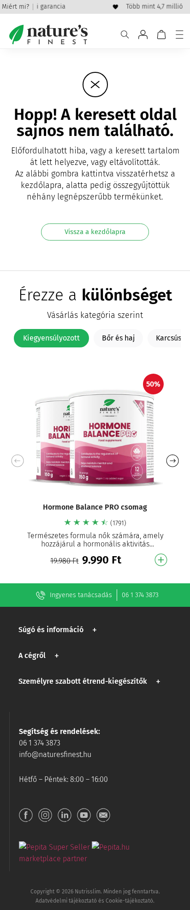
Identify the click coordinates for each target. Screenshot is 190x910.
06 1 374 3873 (140, 595)
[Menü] (179, 34)
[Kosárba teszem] (161, 560)
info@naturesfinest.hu (55, 754)
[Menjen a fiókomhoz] (143, 34)
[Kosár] (161, 34)
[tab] (51, 338)
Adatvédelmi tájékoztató (66, 901)
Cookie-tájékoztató (129, 901)
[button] (172, 461)
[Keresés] (125, 34)
